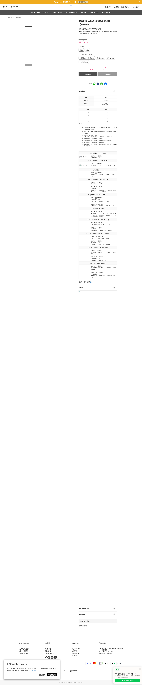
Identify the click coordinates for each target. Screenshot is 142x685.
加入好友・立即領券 (128, 680)
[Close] (140, 669)
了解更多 (33, 670)
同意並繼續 (52, 675)
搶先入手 (81, 3)
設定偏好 (42, 675)
